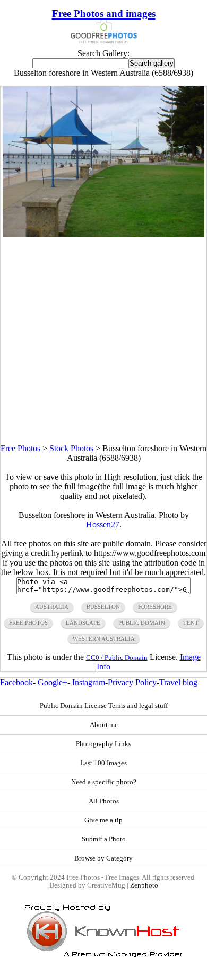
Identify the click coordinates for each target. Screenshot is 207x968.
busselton (103, 607)
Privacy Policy (132, 682)
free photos (28, 623)
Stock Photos (71, 448)
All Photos (104, 801)
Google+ (52, 682)
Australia (51, 607)
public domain (141, 623)
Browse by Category (103, 858)
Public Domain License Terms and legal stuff (104, 706)
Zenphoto (144, 885)
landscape (83, 623)
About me (104, 725)
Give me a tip (103, 820)
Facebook (16, 682)
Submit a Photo (104, 839)
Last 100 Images (103, 763)
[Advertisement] (103, 340)
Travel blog (178, 682)
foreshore (155, 607)
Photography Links (103, 744)
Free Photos (20, 448)
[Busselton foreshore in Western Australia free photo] (103, 234)
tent (191, 623)
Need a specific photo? (103, 782)
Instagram (88, 682)
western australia (104, 638)
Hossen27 (102, 524)
